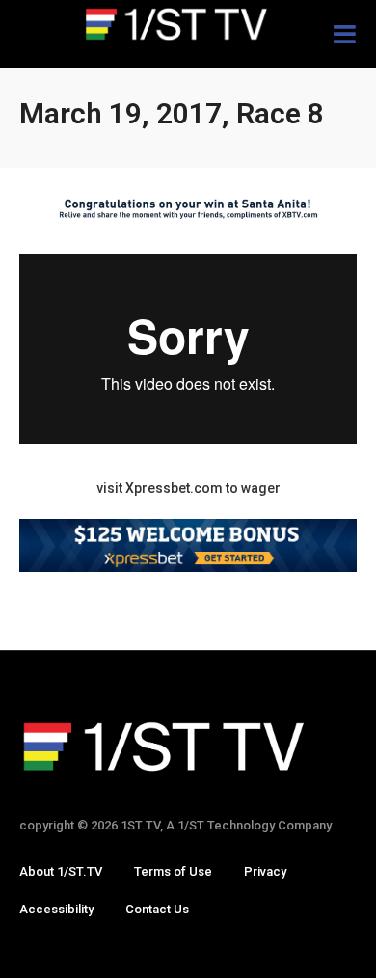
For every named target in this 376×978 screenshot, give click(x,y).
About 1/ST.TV (60, 871)
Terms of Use (173, 871)
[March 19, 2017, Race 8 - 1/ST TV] (188, 24)
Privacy (265, 871)
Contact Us (157, 909)
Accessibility (56, 909)
